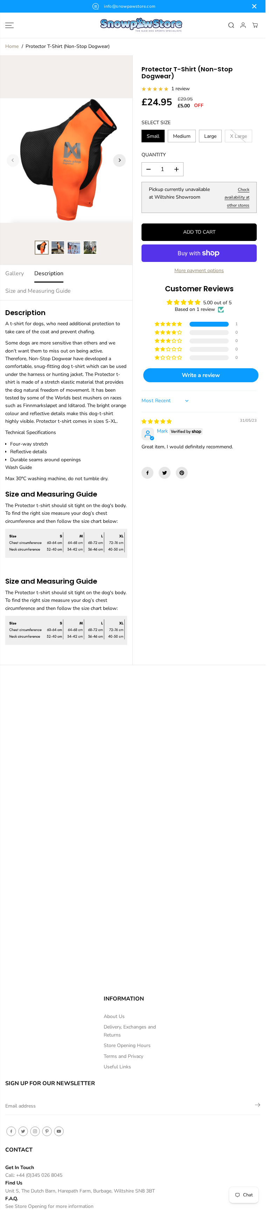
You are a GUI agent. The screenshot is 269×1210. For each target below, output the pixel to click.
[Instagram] (35, 1131)
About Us (114, 1016)
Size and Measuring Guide (38, 291)
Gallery (14, 273)
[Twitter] (165, 473)
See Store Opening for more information (49, 1206)
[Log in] (243, 25)
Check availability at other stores (237, 197)
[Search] (231, 25)
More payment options (199, 270)
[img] (157, 421)
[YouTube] (59, 1131)
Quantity (154, 154)
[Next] (119, 160)
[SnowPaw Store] (133, 25)
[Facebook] (147, 473)
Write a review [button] (201, 375)
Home (12, 46)
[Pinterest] (182, 473)
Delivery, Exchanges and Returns (130, 1031)
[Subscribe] (257, 1106)
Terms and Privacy (123, 1056)
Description (48, 273)
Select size (156, 122)
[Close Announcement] (254, 6)
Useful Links (117, 1066)
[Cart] (255, 25)
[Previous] (13, 160)
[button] (9, 25)
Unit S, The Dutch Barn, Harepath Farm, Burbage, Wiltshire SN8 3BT (80, 1191)
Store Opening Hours (127, 1045)
